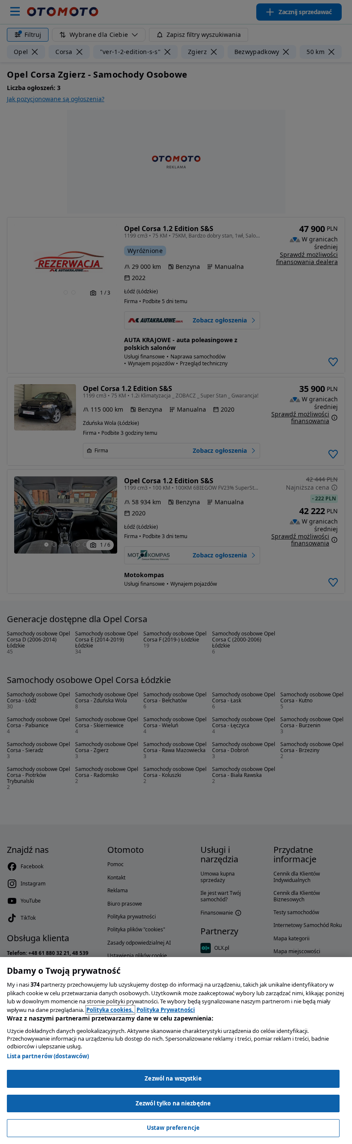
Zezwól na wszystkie (173, 1078)
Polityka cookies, (110, 1010)
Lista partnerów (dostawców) (48, 1056)
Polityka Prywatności (166, 1010)
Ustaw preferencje (173, 1128)
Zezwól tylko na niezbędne (173, 1103)
